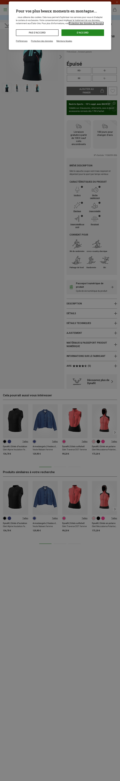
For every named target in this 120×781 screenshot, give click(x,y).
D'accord (83, 32)
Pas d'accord (37, 32)
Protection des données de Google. (86, 23)
